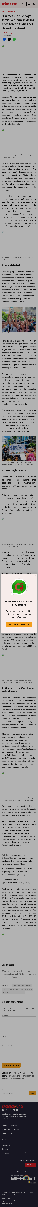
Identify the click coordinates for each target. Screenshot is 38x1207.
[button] (19, 603)
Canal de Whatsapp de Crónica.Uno (19, 624)
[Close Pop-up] (35, 575)
